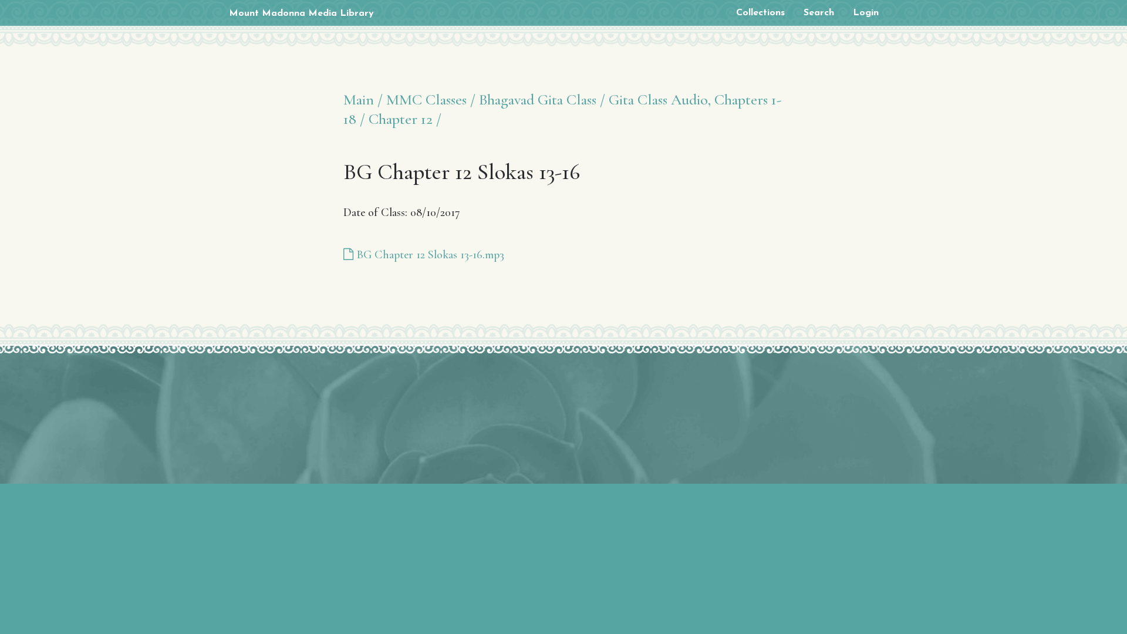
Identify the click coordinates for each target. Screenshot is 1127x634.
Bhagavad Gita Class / (542, 99)
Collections (760, 13)
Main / (363, 99)
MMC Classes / (430, 99)
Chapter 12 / (405, 119)
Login (866, 13)
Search (819, 13)
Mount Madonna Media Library (301, 13)
